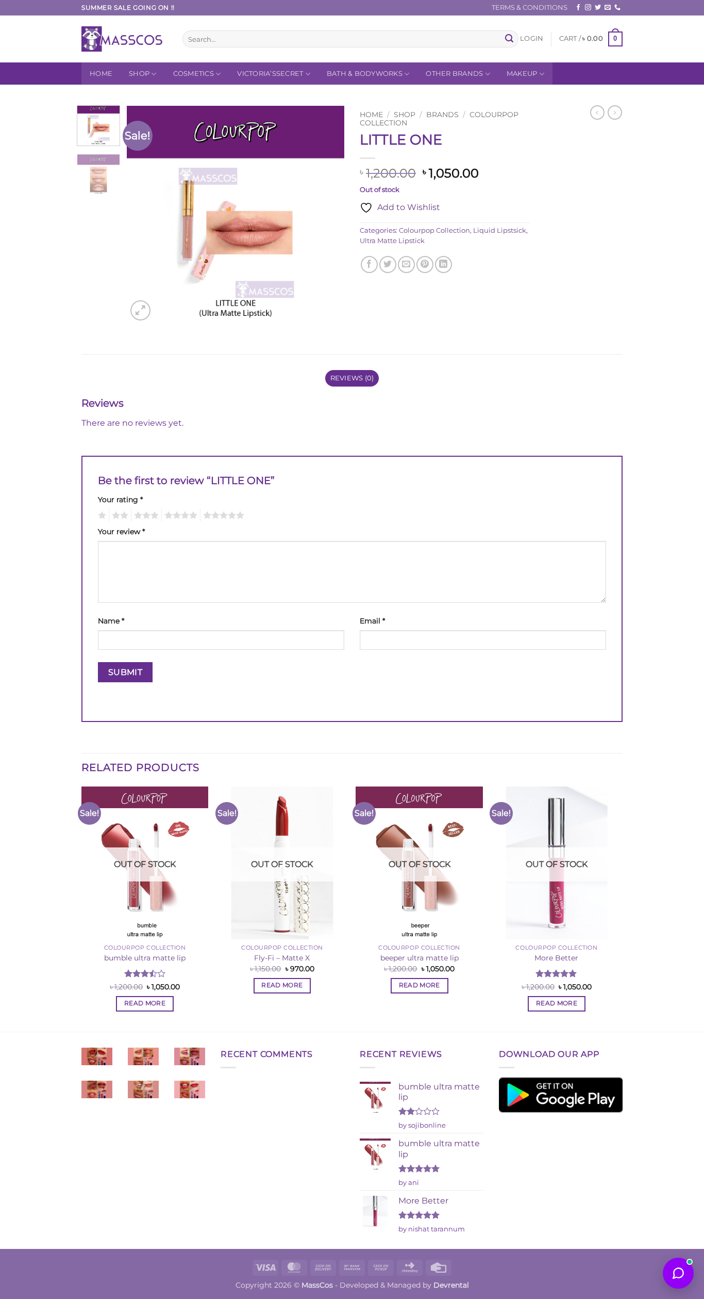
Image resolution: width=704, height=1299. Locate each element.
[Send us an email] (608, 7)
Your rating (120, 499)
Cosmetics (193, 73)
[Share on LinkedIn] (443, 264)
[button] (531, 38)
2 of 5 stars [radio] (118, 515)
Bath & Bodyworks (365, 73)
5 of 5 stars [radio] (222, 515)
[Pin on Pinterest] (424, 264)
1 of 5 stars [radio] (100, 515)
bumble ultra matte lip (145, 958)
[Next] (327, 214)
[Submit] (509, 39)
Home (101, 73)
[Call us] (617, 7)
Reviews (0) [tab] (352, 378)
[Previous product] (615, 112)
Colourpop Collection (434, 230)
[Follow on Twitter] (598, 7)
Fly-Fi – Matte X (282, 958)
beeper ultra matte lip (419, 958)
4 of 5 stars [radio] (179, 515)
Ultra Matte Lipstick (392, 241)
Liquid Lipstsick (499, 230)
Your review (121, 531)
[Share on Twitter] (387, 264)
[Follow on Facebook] (578, 7)
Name (111, 621)
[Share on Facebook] (369, 264)
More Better (556, 958)
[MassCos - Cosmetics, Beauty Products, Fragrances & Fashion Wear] (124, 39)
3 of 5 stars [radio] (145, 515)
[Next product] (597, 112)
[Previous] (144, 214)
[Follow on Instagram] (588, 7)
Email (372, 621)
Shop (139, 73)
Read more (144, 1003)
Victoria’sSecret (270, 73)
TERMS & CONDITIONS (529, 7)
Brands (442, 114)
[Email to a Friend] (406, 264)
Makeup (522, 73)
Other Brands (454, 73)
